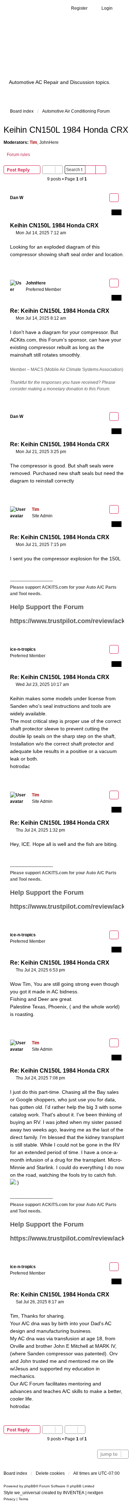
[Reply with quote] (114, 197)
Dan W (16, 197)
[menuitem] (9, 1499)
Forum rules (18, 154)
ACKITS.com (55, 587)
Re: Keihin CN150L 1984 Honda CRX (59, 311)
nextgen (95, 1492)
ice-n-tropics (23, 649)
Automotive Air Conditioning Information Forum (66, 54)
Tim (33, 142)
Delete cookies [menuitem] (50, 1473)
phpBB (30, 1486)
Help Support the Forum (47, 607)
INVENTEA (73, 1492)
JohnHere (49, 142)
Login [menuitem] (107, 8)
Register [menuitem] (79, 8)
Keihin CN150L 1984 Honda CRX (66, 130)
